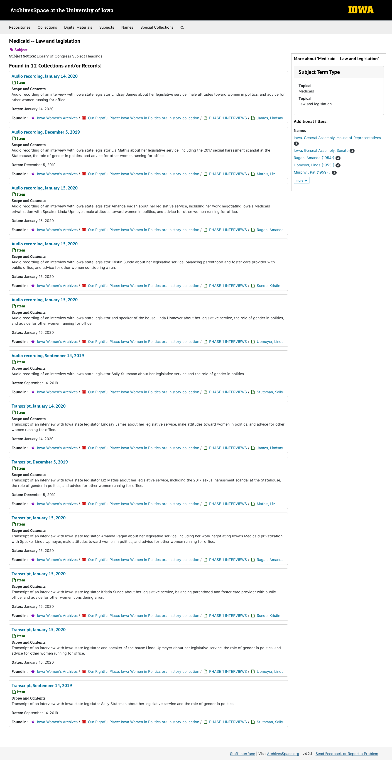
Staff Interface (242, 753)
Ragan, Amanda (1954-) (316, 157)
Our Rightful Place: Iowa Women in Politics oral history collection (143, 118)
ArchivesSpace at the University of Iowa (61, 10)
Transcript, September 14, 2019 (42, 685)
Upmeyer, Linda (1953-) (316, 165)
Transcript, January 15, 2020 (39, 518)
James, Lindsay (270, 118)
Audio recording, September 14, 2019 (48, 356)
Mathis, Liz (266, 174)
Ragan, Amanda (270, 229)
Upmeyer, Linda (270, 341)
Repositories (19, 27)
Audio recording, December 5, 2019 (46, 132)
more (300, 180)
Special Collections (156, 27)
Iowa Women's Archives (57, 118)
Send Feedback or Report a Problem (347, 753)
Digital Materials (78, 27)
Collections (47, 27)
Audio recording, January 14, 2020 (45, 76)
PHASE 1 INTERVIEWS (228, 118)
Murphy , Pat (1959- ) (314, 172)
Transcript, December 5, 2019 (40, 462)
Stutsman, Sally (270, 392)
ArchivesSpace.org (283, 753)
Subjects (106, 27)
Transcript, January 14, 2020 (39, 406)
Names (127, 27)
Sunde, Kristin (268, 285)
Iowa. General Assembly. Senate (323, 150)
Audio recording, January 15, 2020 (45, 188)
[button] (319, 71)
